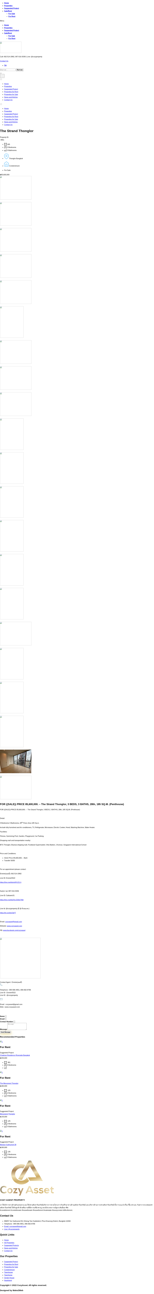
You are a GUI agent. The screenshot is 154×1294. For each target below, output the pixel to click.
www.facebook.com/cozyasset (14, 930)
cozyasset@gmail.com (13, 922)
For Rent (11, 16)
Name (2, 1016)
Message (4, 1029)
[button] (77, 20)
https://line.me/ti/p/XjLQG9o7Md (11, 900)
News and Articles (11, 97)
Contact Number (7, 1022)
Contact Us (4, 61)
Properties (8, 6)
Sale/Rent (8, 11)
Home (6, 3)
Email (2, 1019)
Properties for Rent (11, 92)
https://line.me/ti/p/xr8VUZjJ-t (10, 882)
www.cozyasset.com (14, 926)
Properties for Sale (11, 94)
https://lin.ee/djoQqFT (8, 913)
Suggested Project (11, 8)
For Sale (11, 14)
